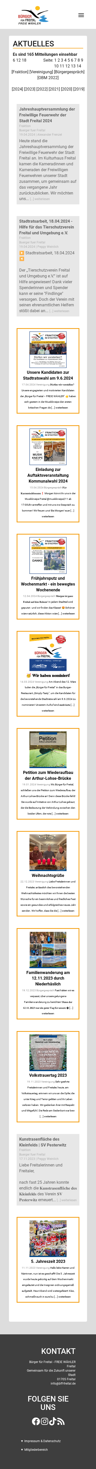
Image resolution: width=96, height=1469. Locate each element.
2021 (54, 89)
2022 (42, 89)
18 (24, 60)
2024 (17, 89)
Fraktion (20, 71)
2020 (66, 89)
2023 (29, 89)
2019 (78, 89)
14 (79, 66)
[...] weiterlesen (40, 199)
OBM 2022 (48, 77)
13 (73, 66)
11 (62, 66)
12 (67, 66)
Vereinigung (41, 71)
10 (56, 66)
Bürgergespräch (69, 71)
